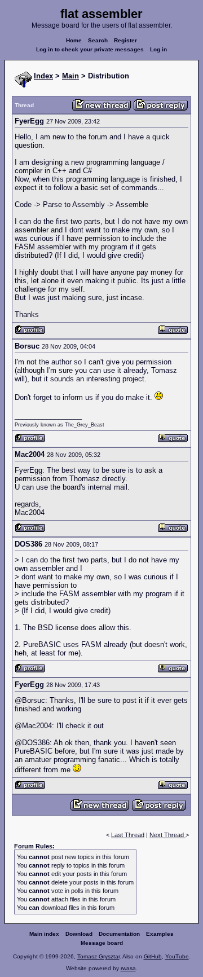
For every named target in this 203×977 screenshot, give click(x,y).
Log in (158, 49)
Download (78, 934)
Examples (160, 934)
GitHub (153, 956)
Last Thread (127, 834)
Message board (102, 943)
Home (74, 40)
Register (125, 40)
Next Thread (167, 834)
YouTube (177, 956)
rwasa (128, 968)
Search (98, 40)
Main (70, 76)
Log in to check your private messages (90, 49)
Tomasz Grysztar (98, 956)
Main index (44, 934)
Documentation (119, 934)
